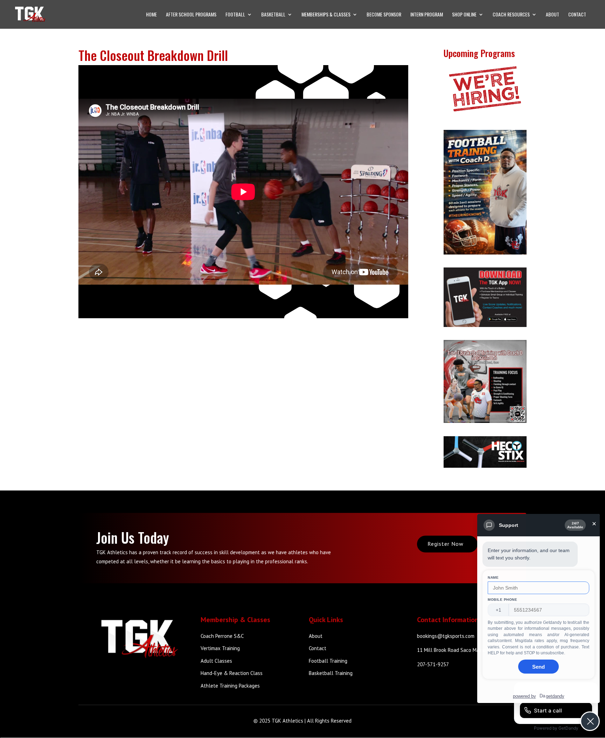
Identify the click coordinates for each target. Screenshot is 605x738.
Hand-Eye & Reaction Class (232, 673)
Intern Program (426, 15)
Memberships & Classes (325, 15)
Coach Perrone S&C (222, 636)
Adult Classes (216, 660)
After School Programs (191, 15)
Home (151, 15)
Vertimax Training (220, 648)
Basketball (273, 15)
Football (235, 15)
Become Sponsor (384, 15)
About (552, 15)
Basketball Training (331, 673)
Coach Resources (511, 15)
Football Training (328, 660)
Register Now (445, 543)
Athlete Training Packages (230, 685)
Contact (577, 15)
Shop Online (464, 15)
